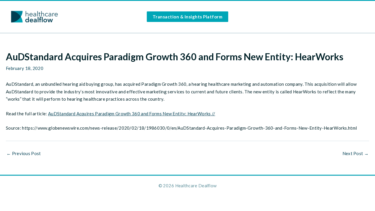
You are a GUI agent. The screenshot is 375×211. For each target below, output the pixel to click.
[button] (188, 16)
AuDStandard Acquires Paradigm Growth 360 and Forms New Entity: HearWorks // (131, 113)
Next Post (355, 153)
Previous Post (23, 153)
